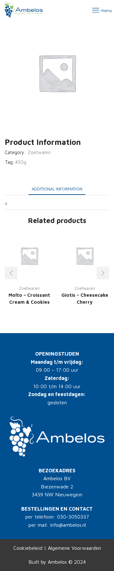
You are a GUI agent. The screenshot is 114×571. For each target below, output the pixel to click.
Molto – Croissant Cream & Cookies (29, 298)
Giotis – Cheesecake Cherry (84, 298)
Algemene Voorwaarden (74, 548)
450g (20, 162)
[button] (11, 273)
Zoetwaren (39, 152)
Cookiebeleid (27, 548)
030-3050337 (73, 516)
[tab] (57, 189)
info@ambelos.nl (68, 525)
